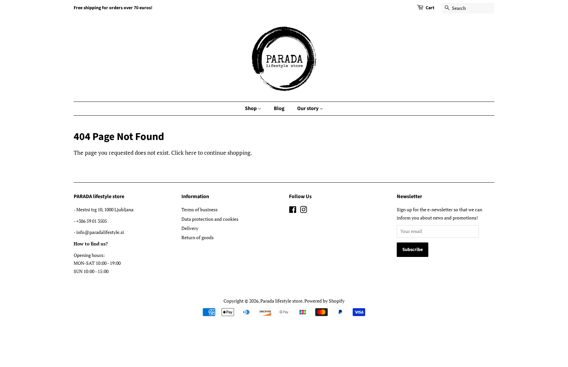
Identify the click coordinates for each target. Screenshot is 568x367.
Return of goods (197, 237)
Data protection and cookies (209, 219)
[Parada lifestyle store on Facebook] (292, 211)
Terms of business (199, 209)
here (191, 152)
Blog (279, 108)
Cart (430, 8)
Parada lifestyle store (281, 301)
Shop (251, 108)
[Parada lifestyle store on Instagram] (303, 211)
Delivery (189, 228)
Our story (308, 108)
